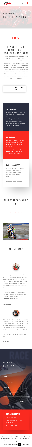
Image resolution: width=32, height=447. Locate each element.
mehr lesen (25, 444)
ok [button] (20, 444)
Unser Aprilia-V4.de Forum (14, 89)
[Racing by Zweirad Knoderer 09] (16, 239)
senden (23, 402)
